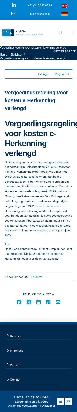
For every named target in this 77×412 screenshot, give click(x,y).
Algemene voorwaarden (23, 405)
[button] (61, 33)
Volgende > (62, 74)
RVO (8, 235)
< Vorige (42, 74)
